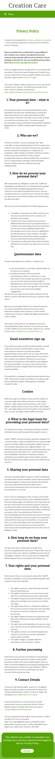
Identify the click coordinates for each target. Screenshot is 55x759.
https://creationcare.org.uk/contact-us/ (27, 331)
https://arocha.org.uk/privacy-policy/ (23, 62)
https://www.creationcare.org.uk (37, 40)
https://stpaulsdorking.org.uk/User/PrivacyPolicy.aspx (26, 92)
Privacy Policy (31, 743)
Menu (11, 14)
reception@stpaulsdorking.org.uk (18, 709)
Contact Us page (29, 77)
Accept (27, 750)
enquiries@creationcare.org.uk (24, 694)
